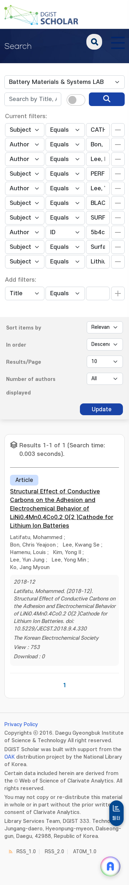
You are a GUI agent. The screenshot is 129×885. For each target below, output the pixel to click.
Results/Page (23, 362)
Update (101, 409)
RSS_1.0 (26, 851)
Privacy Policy (21, 724)
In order (16, 345)
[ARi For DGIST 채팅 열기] (110, 866)
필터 (116, 818)
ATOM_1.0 (84, 851)
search (94, 42)
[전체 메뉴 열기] (118, 42)
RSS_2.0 (54, 851)
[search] (107, 99)
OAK (9, 757)
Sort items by (23, 328)
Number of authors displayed (31, 386)
